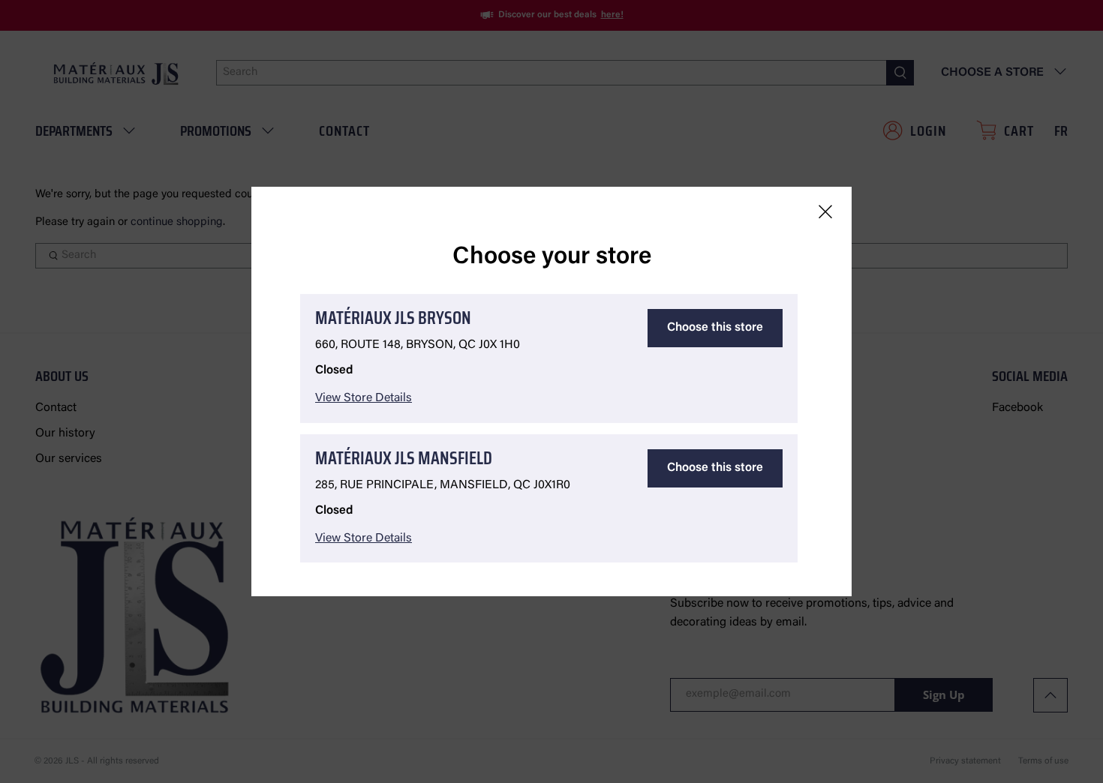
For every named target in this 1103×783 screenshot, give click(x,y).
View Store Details (363, 398)
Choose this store (715, 328)
